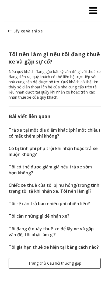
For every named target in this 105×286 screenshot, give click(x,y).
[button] (93, 10)
